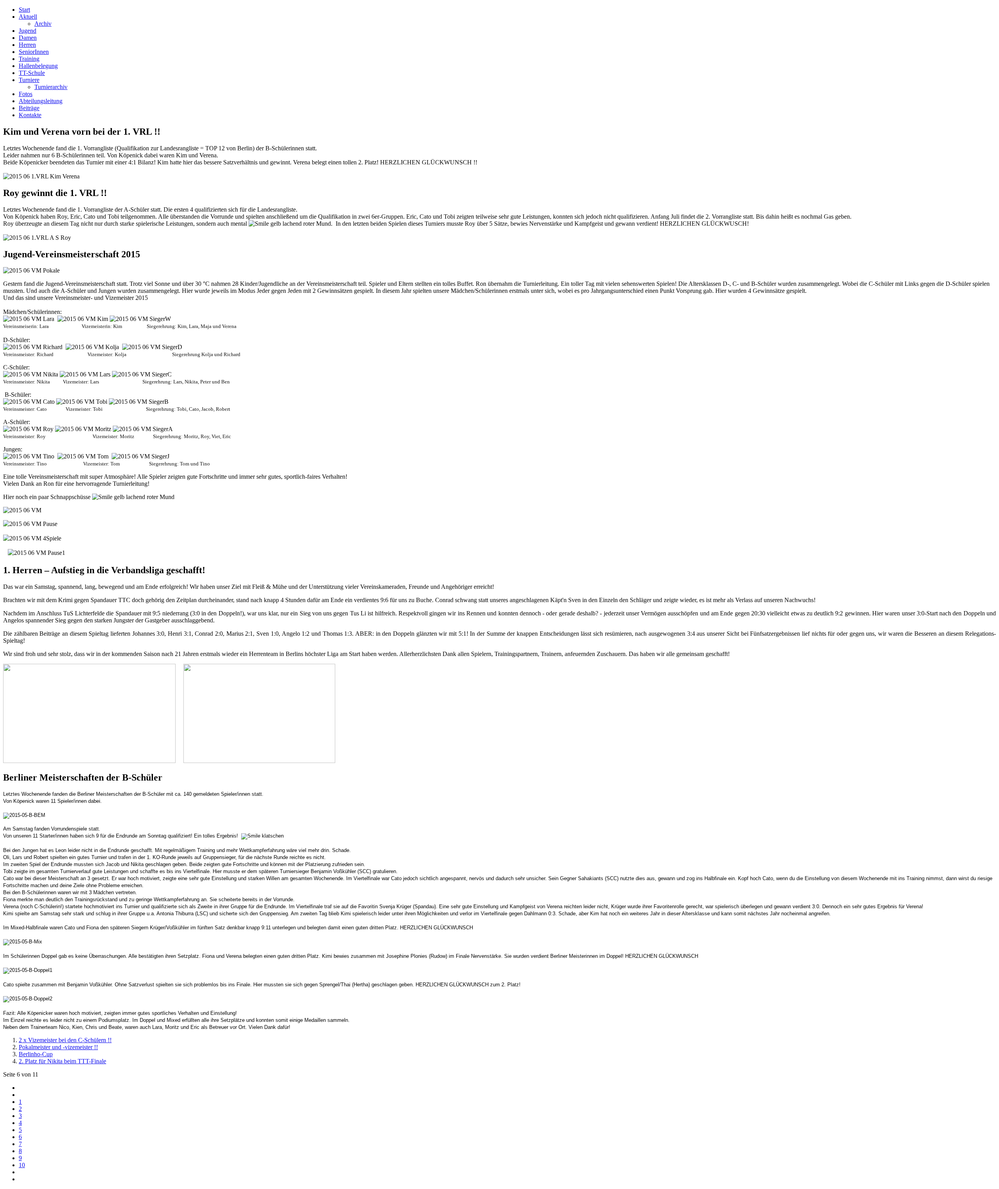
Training (29, 58)
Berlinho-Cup (36, 1054)
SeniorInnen (34, 51)
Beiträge (29, 108)
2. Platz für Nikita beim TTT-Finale (62, 1061)
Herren (27, 44)
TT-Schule (32, 73)
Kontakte (30, 115)
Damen (28, 37)
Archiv (43, 23)
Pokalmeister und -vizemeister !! (58, 1047)
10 (22, 1165)
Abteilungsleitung (40, 101)
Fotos (25, 94)
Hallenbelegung (38, 65)
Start (24, 9)
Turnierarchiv (51, 87)
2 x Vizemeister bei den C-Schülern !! (65, 1040)
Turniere (29, 80)
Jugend (27, 30)
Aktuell (28, 16)
